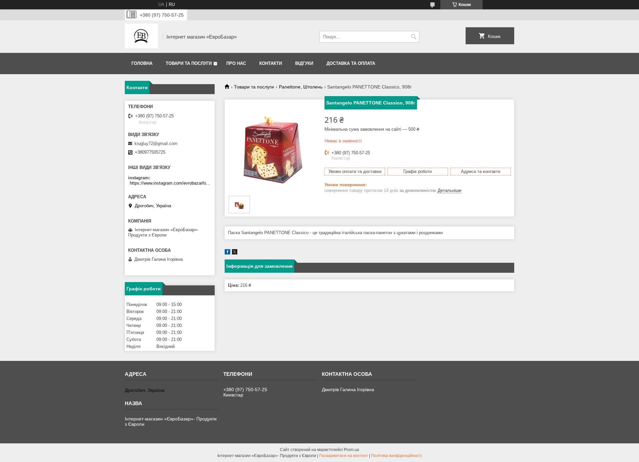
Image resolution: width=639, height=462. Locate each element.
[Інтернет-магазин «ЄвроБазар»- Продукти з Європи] (141, 37)
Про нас (236, 63)
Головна (141, 63)
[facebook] (227, 252)
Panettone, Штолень (300, 86)
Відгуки (304, 63)
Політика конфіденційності (396, 455)
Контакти (270, 63)
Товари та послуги (189, 63)
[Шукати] (413, 37)
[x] (234, 252)
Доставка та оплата (350, 63)
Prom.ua (351, 449)
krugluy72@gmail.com (155, 143)
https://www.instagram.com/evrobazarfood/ (170, 183)
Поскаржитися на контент (343, 455)
